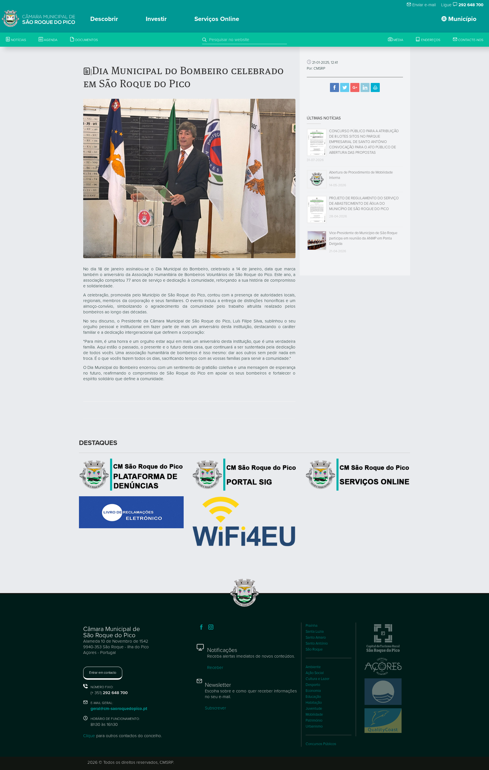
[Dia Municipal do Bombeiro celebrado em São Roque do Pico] (189, 178)
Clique (89, 735)
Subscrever (215, 708)
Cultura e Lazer (317, 679)
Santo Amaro (316, 637)
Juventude (314, 708)
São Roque (314, 649)
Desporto (313, 685)
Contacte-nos (470, 40)
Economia (313, 690)
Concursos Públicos (321, 744)
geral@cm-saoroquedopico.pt (119, 708)
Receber (215, 667)
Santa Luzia (315, 631)
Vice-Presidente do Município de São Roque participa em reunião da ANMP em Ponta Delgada (363, 238)
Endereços (430, 40)
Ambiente (313, 667)
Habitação (314, 702)
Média (398, 40)
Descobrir (104, 19)
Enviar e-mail (423, 4)
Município (462, 19)
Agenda (50, 40)
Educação (313, 696)
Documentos (86, 40)
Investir (156, 19)
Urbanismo (314, 726)
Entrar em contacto (102, 673)
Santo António (317, 643)
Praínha (312, 625)
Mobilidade (314, 714)
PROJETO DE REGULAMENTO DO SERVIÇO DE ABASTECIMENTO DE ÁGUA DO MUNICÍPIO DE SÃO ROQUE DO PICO (364, 203)
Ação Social (315, 673)
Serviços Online (216, 19)
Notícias (18, 40)
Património (314, 720)
